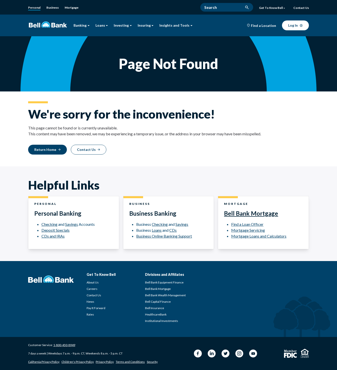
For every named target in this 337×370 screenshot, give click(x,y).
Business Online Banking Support (164, 236)
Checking (49, 224)
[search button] (247, 7)
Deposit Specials (55, 230)
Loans (100, 25)
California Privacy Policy (43, 362)
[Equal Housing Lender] (305, 353)
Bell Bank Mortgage (251, 213)
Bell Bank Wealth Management (165, 295)
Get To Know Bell (271, 7)
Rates (90, 314)
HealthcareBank (156, 314)
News (90, 301)
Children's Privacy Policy (77, 362)
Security (152, 362)
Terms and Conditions (130, 362)
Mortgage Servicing (248, 230)
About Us (93, 282)
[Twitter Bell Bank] (225, 353)
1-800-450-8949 (64, 345)
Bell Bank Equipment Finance (164, 282)
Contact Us (94, 295)
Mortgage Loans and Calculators (258, 236)
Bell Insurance (154, 308)
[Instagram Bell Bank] (239, 353)
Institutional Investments (161, 321)
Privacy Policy (105, 362)
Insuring (144, 25)
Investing (121, 25)
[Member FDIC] (290, 354)
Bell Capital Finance (158, 301)
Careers (92, 289)
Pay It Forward (96, 308)
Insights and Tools (174, 25)
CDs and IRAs (53, 236)
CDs (173, 230)
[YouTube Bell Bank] (253, 353)
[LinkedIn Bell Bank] (212, 353)
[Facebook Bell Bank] (198, 353)
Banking (80, 25)
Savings (71, 224)
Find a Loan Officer (247, 224)
